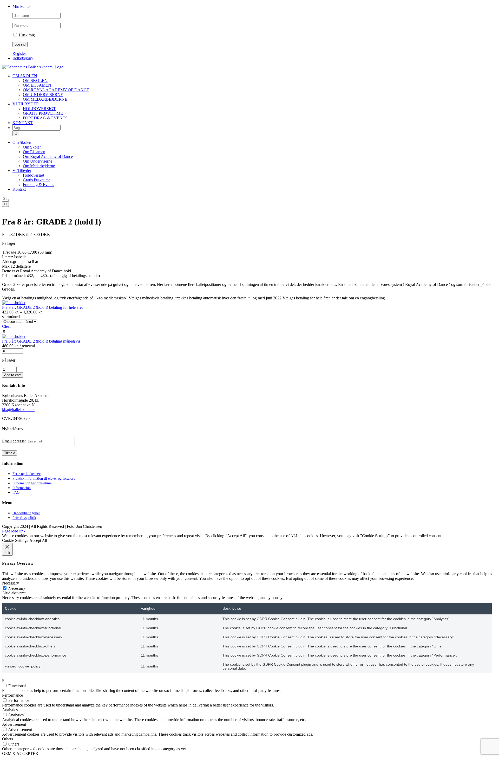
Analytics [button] (10, 710)
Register (19, 53)
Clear (6, 326)
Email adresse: (14, 441)
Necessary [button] (10, 583)
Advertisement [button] (14, 724)
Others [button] (7, 739)
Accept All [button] (38, 540)
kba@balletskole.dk (18, 409)
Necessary (16, 588)
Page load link (13, 531)
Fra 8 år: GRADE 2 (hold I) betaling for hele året (42, 307)
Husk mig (26, 35)
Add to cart (12, 375)
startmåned (11, 316)
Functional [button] (10, 680)
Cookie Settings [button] (15, 540)
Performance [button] (12, 695)
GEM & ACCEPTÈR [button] (20, 753)
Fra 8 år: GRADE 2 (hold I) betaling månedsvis (41, 341)
